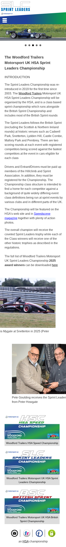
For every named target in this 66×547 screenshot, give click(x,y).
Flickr (26, 533)
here (55, 265)
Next (61, 32)
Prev (5, 32)
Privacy (51, 533)
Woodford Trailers (30, 93)
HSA (26, 541)
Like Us (39, 533)
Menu (5, 20)
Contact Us (14, 533)
